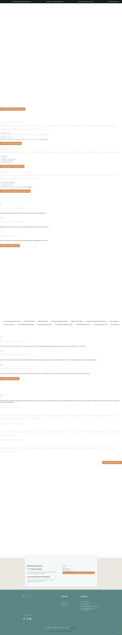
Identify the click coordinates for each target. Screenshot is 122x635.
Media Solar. (73, 627)
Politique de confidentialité (65, 631)
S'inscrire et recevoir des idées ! (78, 572)
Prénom (64, 566)
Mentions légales (55, 631)
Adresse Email (65, 569)
